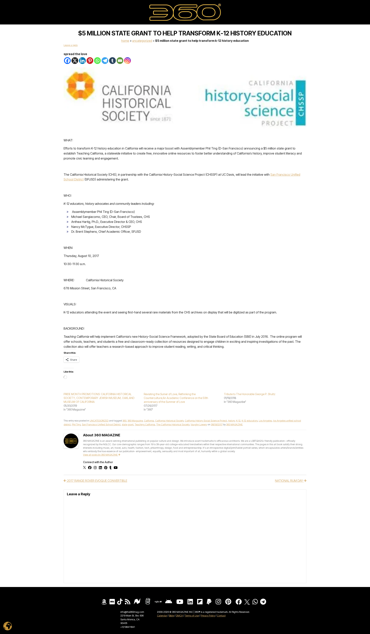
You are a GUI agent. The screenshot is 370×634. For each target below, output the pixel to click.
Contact (221, 615)
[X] (74, 60)
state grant (128, 424)
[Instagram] (127, 60)
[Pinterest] (90, 60)
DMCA (179, 615)
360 (124, 420)
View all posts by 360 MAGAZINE (100, 454)
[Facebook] (67, 60)
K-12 (238, 420)
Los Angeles (265, 420)
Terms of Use (192, 615)
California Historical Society (169, 420)
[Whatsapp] (97, 60)
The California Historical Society (172, 424)
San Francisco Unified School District (101, 424)
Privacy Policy (208, 615)
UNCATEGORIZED (142, 41)
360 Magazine (135, 420)
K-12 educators (250, 420)
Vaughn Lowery (199, 424)
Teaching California (145, 424)
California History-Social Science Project (206, 420)
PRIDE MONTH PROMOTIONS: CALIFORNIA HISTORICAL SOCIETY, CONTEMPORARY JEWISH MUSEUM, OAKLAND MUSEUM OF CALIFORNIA (99, 397)
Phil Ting (76, 424)
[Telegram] (105, 60)
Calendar (162, 615)
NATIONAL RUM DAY (289, 481)
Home (125, 41)
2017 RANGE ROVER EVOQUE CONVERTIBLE (96, 481)
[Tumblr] (112, 60)
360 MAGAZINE (234, 424)
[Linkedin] (82, 60)
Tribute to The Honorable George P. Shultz (249, 394)
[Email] (120, 60)
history (231, 420)
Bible (171, 615)
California (149, 420)
